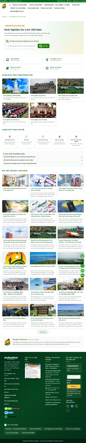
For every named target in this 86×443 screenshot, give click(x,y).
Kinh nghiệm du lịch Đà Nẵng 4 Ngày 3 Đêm (14, 319)
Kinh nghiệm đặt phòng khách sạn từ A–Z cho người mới (15, 189)
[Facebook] (67, 406)
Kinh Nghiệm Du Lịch (17, 11)
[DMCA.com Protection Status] (12, 408)
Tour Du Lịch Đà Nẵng (19, 5)
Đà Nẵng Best (22, 339)
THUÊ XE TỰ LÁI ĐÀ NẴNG (18, 8)
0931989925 (4, 1)
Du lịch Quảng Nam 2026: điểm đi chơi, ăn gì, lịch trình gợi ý (42, 319)
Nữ (69, 383)
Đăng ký (73, 386)
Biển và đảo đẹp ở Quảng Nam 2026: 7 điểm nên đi (70, 319)
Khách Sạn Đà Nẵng (35, 428)
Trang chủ (4, 16)
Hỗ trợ (70, 1)
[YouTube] (76, 406)
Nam (69, 380)
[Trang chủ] (9, 5)
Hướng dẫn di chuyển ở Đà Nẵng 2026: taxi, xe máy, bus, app (42, 293)
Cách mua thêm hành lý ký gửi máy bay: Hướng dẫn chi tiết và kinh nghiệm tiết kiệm (15, 241)
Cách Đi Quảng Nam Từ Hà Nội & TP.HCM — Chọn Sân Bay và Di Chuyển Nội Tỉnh (70, 241)
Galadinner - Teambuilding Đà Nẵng (16, 428)
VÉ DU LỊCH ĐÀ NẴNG (36, 5)
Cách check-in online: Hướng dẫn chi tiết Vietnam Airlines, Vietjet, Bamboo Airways (43, 215)
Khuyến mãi (62, 1)
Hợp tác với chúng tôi (80, 1)
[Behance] (72, 406)
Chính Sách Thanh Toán (11, 389)
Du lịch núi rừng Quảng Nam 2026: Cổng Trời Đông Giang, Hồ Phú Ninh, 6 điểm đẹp (70, 267)
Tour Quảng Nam (33, 8)
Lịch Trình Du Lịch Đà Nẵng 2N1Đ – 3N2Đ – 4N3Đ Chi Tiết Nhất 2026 (13, 293)
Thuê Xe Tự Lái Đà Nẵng (73, 428)
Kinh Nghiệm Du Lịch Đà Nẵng (53, 428)
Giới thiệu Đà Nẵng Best (11, 401)
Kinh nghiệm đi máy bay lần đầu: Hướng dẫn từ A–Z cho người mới (70, 189)
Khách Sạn (75, 5)
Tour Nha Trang (59, 8)
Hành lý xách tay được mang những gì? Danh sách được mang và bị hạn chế (70, 215)
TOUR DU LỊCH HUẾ (46, 8)
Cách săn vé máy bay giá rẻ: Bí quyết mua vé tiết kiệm (41, 189)
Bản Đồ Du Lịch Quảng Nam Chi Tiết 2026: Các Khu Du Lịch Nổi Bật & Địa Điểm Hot (41, 241)
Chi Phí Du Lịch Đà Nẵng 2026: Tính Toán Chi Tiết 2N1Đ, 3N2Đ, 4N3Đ (71, 293)
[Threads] (67, 410)
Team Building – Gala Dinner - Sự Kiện (57, 5)
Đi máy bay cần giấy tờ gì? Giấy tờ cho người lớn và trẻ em (14, 215)
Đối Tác (6, 392)
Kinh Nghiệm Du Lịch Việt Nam (17, 16)
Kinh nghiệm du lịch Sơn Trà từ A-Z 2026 (43, 266)
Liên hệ (6, 404)
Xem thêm (43, 332)
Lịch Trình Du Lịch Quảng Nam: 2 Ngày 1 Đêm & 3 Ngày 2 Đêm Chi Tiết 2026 (15, 267)
